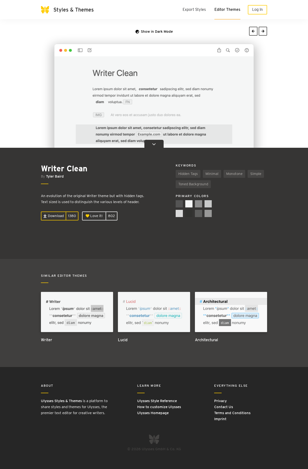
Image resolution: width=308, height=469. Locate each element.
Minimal (211, 174)
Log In (257, 9)
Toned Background (193, 184)
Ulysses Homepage (153, 413)
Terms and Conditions (232, 413)
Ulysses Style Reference (157, 401)
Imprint (220, 419)
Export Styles (194, 9)
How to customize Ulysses (159, 407)
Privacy (220, 401)
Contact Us (223, 407)
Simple (255, 174)
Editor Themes (227, 9)
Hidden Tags (188, 174)
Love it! (96, 216)
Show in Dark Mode (156, 31)
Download (55, 216)
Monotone (234, 174)
